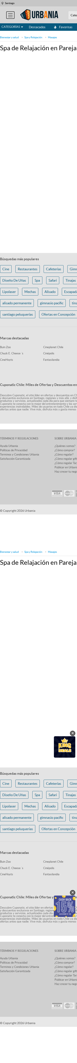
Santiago (10, 3)
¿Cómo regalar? (64, 454)
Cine (5, 269)
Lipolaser (9, 292)
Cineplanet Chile (53, 347)
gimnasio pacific (51, 303)
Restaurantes (27, 269)
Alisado (50, 292)
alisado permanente (16, 303)
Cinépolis (48, 353)
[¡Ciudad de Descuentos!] (39, 14)
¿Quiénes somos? (65, 446)
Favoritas (66, 27)
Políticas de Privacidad (13, 450)
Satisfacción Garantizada (15, 458)
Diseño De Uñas (14, 280)
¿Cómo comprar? (65, 450)
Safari (53, 280)
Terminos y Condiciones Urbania (19, 454)
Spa (37, 280)
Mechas (30, 292)
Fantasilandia (51, 359)
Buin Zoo (5, 347)
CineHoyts (6, 359)
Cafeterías (53, 269)
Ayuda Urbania (9, 446)
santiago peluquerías (17, 314)
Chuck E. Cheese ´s (11, 353)
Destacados (37, 27)
